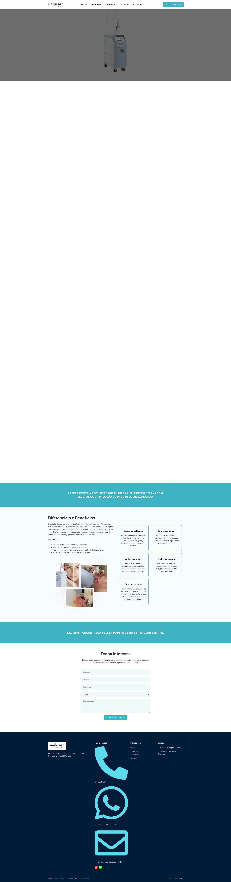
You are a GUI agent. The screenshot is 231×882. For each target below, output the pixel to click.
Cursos (124, 4)
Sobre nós (97, 4)
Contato (137, 4)
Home (84, 4)
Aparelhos (112, 4)
